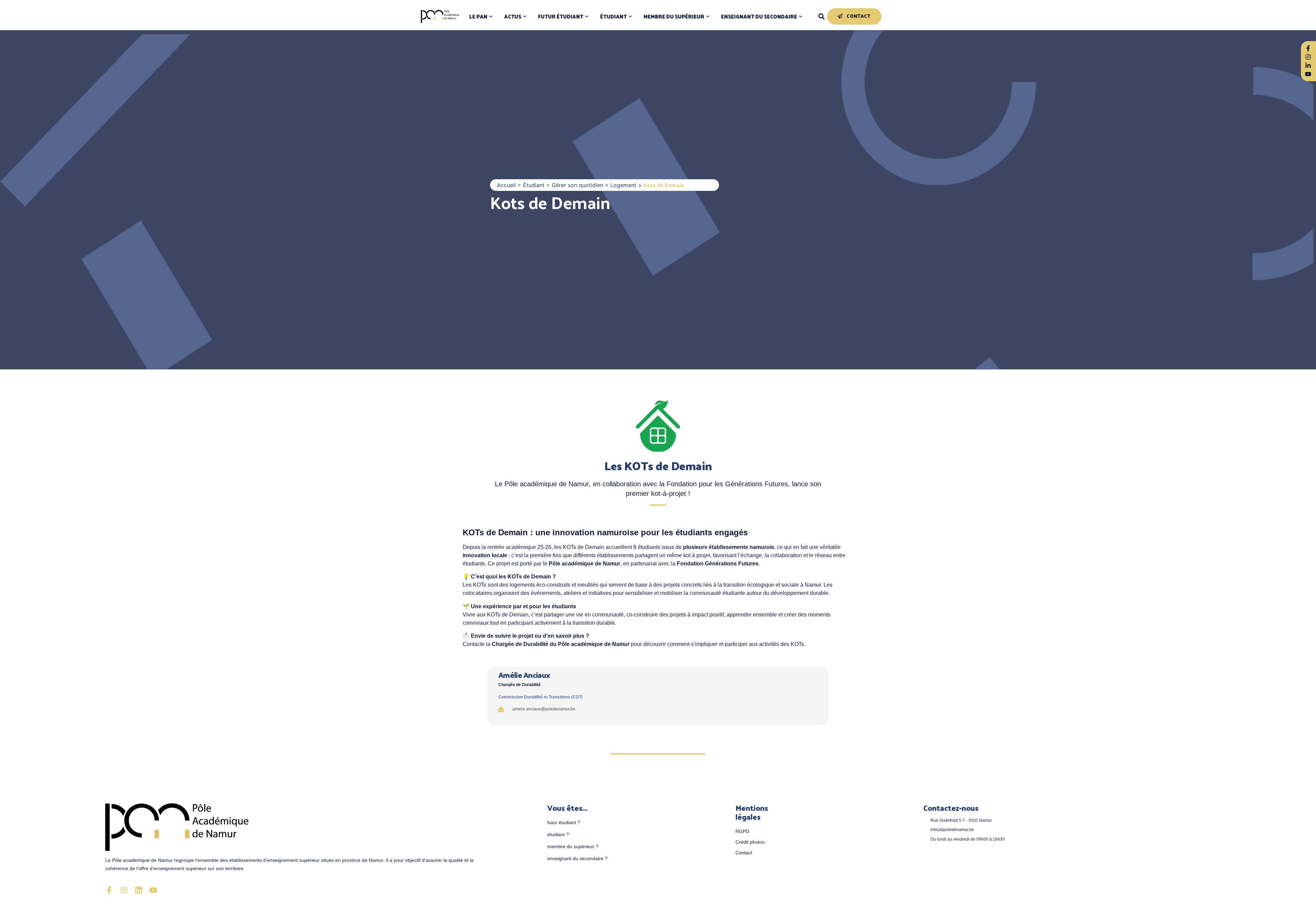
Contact (743, 852)
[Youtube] (153, 890)
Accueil (506, 185)
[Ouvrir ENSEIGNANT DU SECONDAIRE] (800, 17)
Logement (623, 185)
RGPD (742, 831)
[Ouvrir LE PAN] (490, 17)
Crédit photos (750, 842)
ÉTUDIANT (613, 17)
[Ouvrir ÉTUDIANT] (630, 17)
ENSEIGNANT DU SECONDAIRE (759, 17)
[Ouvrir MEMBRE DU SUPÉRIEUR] (707, 17)
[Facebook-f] (109, 890)
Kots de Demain (550, 202)
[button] (821, 16)
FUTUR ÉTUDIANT (560, 17)
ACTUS (512, 17)
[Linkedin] (139, 890)
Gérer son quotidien (577, 185)
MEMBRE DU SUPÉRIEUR (674, 17)
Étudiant (534, 185)
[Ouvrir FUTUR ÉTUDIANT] (586, 17)
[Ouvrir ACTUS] (524, 17)
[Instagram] (124, 890)
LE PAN (478, 17)
